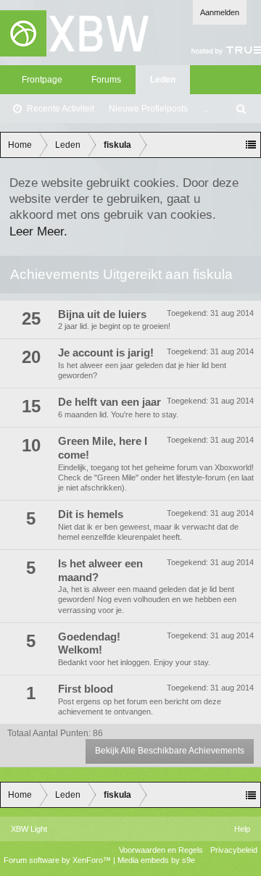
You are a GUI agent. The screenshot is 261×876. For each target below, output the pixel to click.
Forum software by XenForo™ (58, 860)
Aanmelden (219, 12)
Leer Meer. (38, 231)
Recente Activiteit (60, 109)
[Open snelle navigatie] (251, 145)
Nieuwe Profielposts (148, 109)
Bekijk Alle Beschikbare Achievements (169, 751)
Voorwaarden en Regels (161, 850)
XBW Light (29, 829)
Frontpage (42, 80)
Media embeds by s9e (156, 860)
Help (242, 829)
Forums (106, 80)
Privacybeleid (233, 850)
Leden (162, 80)
